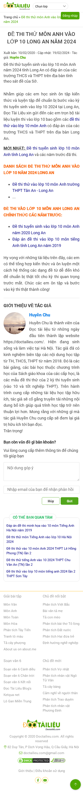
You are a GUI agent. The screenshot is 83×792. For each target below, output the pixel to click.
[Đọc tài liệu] (38, 780)
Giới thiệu (25, 771)
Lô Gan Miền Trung (17, 701)
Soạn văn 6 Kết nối (17, 682)
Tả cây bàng (51, 687)
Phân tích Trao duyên (58, 699)
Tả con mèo (51, 617)
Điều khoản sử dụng (50, 771)
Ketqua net (11, 695)
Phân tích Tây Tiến (17, 630)
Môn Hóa (10, 624)
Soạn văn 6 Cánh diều (19, 669)
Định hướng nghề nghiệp (60, 643)
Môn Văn (10, 605)
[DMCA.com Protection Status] (34, 761)
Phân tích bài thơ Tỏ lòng (61, 624)
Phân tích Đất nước (57, 630)
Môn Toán (11, 617)
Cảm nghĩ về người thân (60, 693)
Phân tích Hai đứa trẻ (58, 636)
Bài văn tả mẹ (53, 611)
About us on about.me (20, 649)
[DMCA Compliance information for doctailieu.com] (58, 761)
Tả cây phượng (14, 643)
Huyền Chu (39, 314)
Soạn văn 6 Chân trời (19, 676)
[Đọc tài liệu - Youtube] (45, 780)
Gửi (69, 501)
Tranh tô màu (13, 636)
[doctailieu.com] (41, 725)
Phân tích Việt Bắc (56, 605)
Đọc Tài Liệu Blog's (17, 688)
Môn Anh (10, 611)
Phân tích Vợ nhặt (56, 669)
